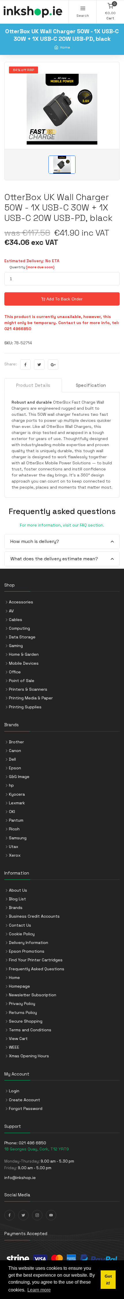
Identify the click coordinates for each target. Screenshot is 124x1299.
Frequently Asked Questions (36, 968)
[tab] (62, 541)
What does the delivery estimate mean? (54, 559)
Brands (15, 907)
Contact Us (20, 925)
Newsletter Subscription (32, 994)
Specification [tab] (91, 385)
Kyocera (17, 794)
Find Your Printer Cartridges (36, 959)
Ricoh (14, 828)
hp (11, 785)
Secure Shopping (25, 1021)
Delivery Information (28, 942)
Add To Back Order (64, 299)
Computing (19, 628)
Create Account (24, 1099)
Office (15, 672)
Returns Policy (23, 1012)
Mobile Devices (24, 663)
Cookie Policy (22, 933)
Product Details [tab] (33, 385)
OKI (12, 811)
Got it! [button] (108, 1279)
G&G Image (19, 776)
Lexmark (17, 802)
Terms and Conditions (30, 1029)
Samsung (18, 837)
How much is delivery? (34, 541)
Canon (15, 750)
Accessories (21, 602)
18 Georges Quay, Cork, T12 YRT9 (36, 1149)
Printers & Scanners (28, 689)
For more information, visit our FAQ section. (62, 525)
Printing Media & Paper (31, 698)
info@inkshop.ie (20, 1177)
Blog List (17, 898)
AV (11, 611)
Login (14, 1090)
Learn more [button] (39, 1289)
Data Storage (22, 637)
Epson (15, 767)
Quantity (32, 267)
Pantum (16, 820)
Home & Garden (24, 654)
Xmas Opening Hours (29, 1055)
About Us (18, 890)
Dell (12, 759)
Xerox (14, 855)
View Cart (18, 1038)
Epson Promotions (26, 951)
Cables (15, 619)
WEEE (14, 1047)
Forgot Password (25, 1108)
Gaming (16, 645)
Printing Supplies (25, 706)
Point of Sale (21, 680)
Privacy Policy (22, 1003)
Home (65, 47)
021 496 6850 (32, 1142)
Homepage (19, 986)
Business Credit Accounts (34, 916)
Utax (13, 846)
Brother (16, 741)
